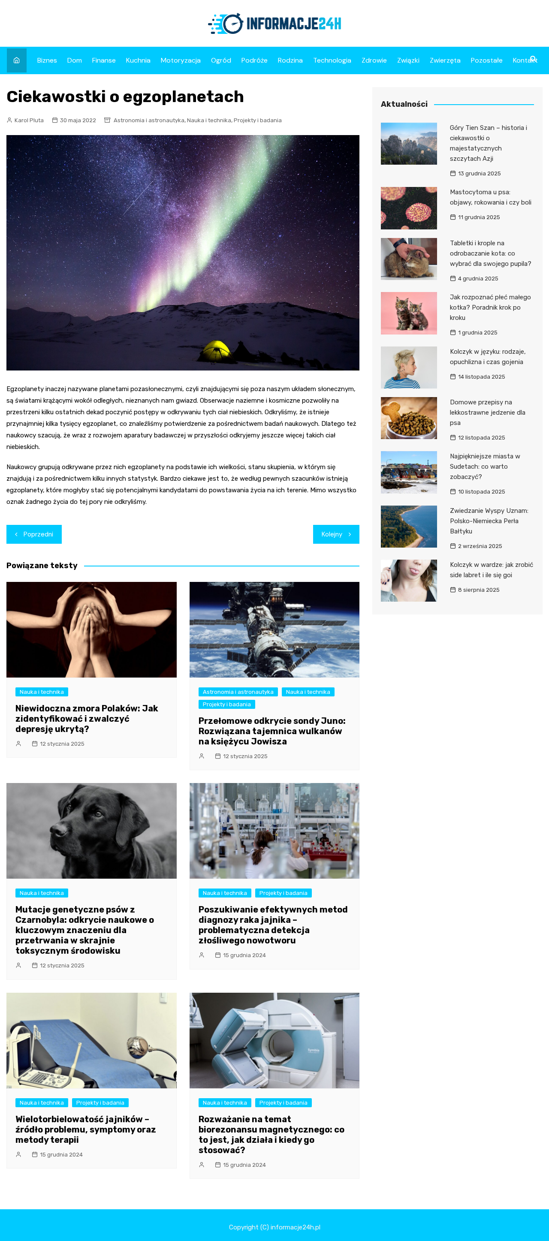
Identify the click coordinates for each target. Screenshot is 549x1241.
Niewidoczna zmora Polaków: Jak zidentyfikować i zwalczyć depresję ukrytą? (86, 718)
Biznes (47, 60)
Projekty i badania (258, 120)
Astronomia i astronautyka (149, 120)
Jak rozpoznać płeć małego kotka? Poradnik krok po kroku (490, 307)
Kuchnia (138, 60)
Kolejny (332, 534)
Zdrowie (374, 60)
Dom (74, 60)
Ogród (221, 60)
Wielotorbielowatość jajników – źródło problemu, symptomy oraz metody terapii (85, 1129)
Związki (408, 60)
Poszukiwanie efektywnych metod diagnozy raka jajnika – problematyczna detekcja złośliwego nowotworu (273, 925)
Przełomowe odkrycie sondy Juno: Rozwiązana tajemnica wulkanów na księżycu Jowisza (272, 731)
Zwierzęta (445, 60)
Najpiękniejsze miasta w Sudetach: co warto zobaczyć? (485, 466)
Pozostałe (487, 60)
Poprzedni (38, 534)
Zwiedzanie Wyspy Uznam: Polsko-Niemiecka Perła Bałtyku (489, 521)
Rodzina (290, 60)
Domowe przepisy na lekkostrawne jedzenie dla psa (487, 412)
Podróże (254, 60)
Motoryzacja (181, 60)
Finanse (104, 60)
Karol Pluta (29, 120)
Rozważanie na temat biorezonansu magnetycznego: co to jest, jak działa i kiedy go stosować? (271, 1134)
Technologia (332, 60)
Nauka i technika (209, 120)
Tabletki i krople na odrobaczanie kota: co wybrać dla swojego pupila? (490, 253)
